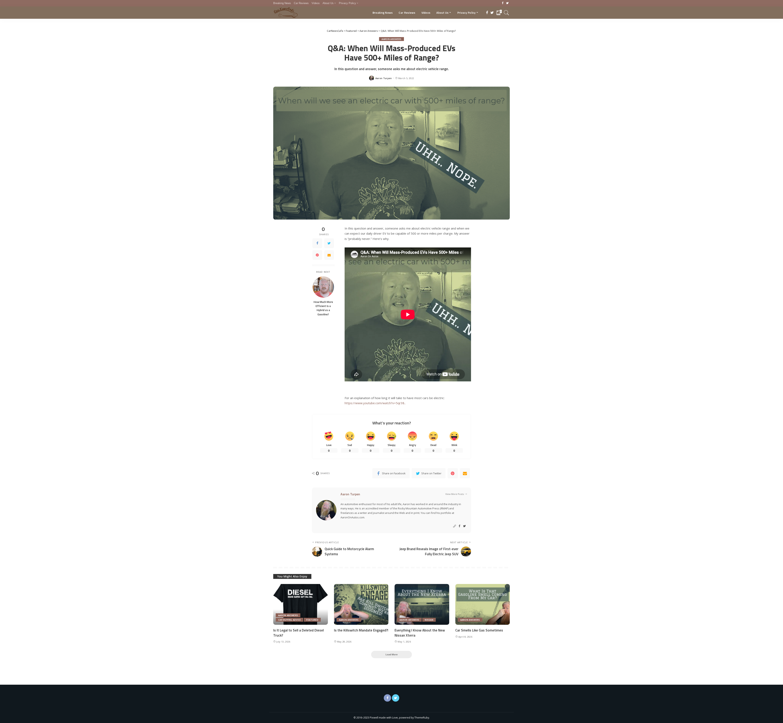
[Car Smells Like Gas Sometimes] (482, 604)
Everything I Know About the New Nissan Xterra (420, 633)
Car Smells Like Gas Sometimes (479, 630)
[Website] (454, 526)
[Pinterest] (317, 255)
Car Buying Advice (289, 619)
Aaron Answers (391, 39)
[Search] (506, 13)
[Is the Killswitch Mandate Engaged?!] (361, 604)
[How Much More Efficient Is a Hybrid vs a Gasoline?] (323, 287)
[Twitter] (507, 3)
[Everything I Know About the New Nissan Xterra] (422, 604)
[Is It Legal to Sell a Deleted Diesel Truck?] (300, 604)
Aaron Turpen (383, 78)
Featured (312, 619)
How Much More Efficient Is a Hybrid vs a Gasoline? (323, 308)
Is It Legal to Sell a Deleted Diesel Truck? (298, 633)
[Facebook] (502, 3)
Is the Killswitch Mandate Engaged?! (361, 630)
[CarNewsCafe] (285, 13)
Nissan (429, 619)
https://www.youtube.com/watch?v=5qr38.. (375, 403)
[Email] (329, 255)
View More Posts (454, 494)
